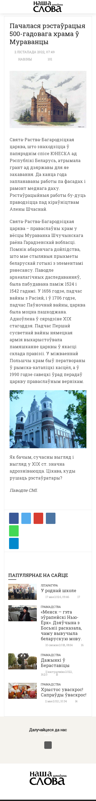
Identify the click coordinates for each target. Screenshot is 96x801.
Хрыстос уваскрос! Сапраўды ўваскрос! (63, 692)
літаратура (49, 585)
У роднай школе (58, 590)
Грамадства (51, 607)
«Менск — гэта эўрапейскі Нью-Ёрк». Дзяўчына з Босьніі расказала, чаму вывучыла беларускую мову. (61, 625)
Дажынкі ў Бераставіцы (55, 662)
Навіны (25, 59)
